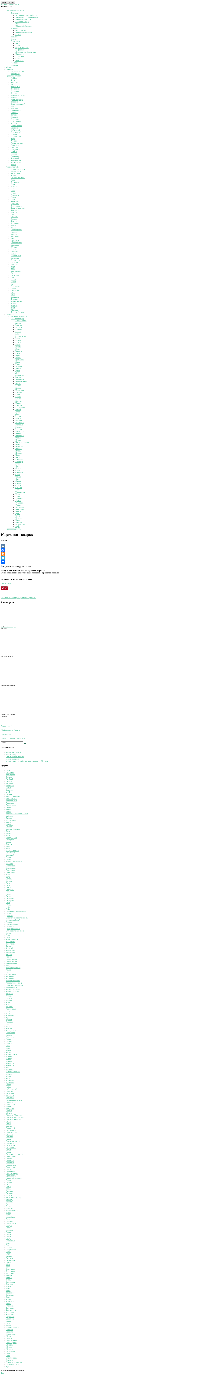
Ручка (13, 269)
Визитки (9, 864)
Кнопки (9, 1000)
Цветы (18, 511)
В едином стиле (12, 851)
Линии (13, 225)
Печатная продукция (14, 1154)
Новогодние (16, 121)
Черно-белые (16, 160)
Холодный (15, 158)
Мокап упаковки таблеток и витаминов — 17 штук (27, 761)
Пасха (17, 43)
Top (2, 1373)
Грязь (17, 362)
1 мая (17, 45)
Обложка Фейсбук (13, 1119)
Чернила (14, 299)
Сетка (17, 470)
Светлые (14, 147)
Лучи (17, 412)
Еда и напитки (12, 939)
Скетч (13, 273)
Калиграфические (18, 208)
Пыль (17, 455)
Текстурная (20, 492)
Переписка (10, 1145)
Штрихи (14, 306)
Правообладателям (13, 529)
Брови (17, 338)
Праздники (15, 41)
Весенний (10, 855)
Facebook (14, 63)
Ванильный (15, 87)
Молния (18, 429)
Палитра (14, 251)
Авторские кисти (18, 169)
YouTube (14, 37)
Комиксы (14, 217)
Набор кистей (16, 243)
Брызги (18, 340)
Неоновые (15, 119)
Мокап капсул (11, 754)
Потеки (18, 449)
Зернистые (15, 204)
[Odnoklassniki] (104, 554)
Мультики (15, 241)
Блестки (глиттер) (18, 178)
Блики (18, 332)
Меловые (19, 425)
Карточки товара (22, 22)
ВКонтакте (15, 13)
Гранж (13, 193)
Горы (17, 355)
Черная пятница (22, 48)
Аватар (9, 794)
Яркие (13, 165)
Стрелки (18, 488)
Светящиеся (15, 271)
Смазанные (15, 275)
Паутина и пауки (22, 442)
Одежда (9, 1126)
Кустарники (20, 407)
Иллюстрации (16, 206)
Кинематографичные (14, 985)
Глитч (13, 191)
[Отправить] (104, 562)
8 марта (18, 58)
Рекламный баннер (13, 1197)
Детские (14, 93)
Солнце (18, 481)
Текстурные (15, 286)
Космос (14, 219)
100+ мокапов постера (15, 757)
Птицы (18, 451)
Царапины (15, 297)
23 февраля (19, 50)
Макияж (14, 232)
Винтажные (15, 89)
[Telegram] (104, 558)
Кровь (17, 403)
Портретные (16, 136)
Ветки (17, 345)
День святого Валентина (25, 52)
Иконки (9, 957)
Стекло (18, 485)
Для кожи (14, 102)
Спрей (13, 280)
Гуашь (13, 197)
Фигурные (19, 507)
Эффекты (14, 310)
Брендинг (10, 840)
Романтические (17, 143)
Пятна (17, 457)
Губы (13, 199)
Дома (17, 371)
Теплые (14, 154)
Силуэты (19, 472)
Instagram (14, 28)
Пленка (14, 134)
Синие (8, 1232)
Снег (13, 277)
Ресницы (14, 264)
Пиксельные (16, 256)
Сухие (13, 282)
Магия (18, 416)
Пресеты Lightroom (13, 76)
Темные (14, 152)
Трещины (19, 498)
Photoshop (10, 314)
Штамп (13, 303)
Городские (15, 91)
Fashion (14, 78)
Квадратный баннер (14, 983)
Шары (17, 520)
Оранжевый (11, 1130)
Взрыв (18, 347)
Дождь (18, 368)
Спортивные (11, 1249)
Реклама (9, 1195)
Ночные (14, 123)
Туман (18, 501)
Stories (18, 35)
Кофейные (10, 1015)
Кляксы (14, 212)
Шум (13, 308)
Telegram (14, 65)
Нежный (14, 117)
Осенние (14, 128)
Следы (18, 477)
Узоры (18, 505)
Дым (17, 373)
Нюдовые (10, 1109)
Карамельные (11, 974)
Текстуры (10, 1273)
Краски (14, 221)
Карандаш (15, 210)
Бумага (18, 342)
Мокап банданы (12, 759)
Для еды (14, 97)
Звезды (18, 377)
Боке (12, 84)
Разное (8, 1189)
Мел (12, 238)
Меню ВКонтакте (13, 1072)
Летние (14, 115)
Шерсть (18, 522)
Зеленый (9, 948)
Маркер (14, 234)
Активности (11, 805)
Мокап (8, 67)
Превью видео (12, 1174)
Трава (13, 293)
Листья (13, 228)
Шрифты (9, 69)
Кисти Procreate (12, 167)
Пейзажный (15, 130)
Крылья (18, 405)
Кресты (18, 401)
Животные (15, 202)
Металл (18, 427)
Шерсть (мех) (16, 301)
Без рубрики (11, 820)
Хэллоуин (19, 54)
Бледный (14, 82)
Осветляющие (16, 126)
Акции (13, 39)
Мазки (18, 418)
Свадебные (15, 145)
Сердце (18, 468)
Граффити (15, 195)
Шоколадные (16, 162)
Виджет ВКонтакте (23, 19)
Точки (17, 494)
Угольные (19, 503)
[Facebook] (104, 550)
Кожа (13, 215)
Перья (13, 254)
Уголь (13, 295)
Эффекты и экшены (19, 316)
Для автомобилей (18, 95)
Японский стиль (17, 312)
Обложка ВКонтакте (23, 26)
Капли (18, 388)
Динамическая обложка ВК (26, 17)
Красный (14, 113)
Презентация (11, 1176)
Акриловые (15, 173)
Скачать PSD (6, 583)
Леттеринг (15, 223)
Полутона (15, 258)
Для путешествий (18, 104)
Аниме (13, 175)
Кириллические (17, 71)
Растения (14, 262)
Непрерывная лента (23, 32)
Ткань (13, 288)
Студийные (15, 149)
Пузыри (18, 453)
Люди (17, 414)
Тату (12, 284)
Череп (17, 516)
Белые (13, 80)
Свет (17, 466)
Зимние (14, 106)
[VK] (104, 546)
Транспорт (10, 1293)
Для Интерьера (17, 100)
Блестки (18, 329)
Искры (18, 384)
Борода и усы (20, 336)
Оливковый (10, 1128)
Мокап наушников (13, 752)
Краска (18, 399)
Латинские (15, 74)
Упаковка (9, 1306)
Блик (13, 180)
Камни (18, 386)
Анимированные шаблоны (26, 15)
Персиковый (16, 132)
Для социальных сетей (15, 11)
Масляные (15, 236)
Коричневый (16, 110)
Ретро (13, 139)
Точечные (15, 290)
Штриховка (20, 524)
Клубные (14, 108)
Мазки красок (16, 230)
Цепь (17, 514)
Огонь (13, 249)
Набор (18, 24)
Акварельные (16, 171)
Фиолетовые (11, 1310)
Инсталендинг (21, 30)
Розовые (14, 141)
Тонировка (15, 156)
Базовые (18, 327)
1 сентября (19, 56)
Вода (13, 184)
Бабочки (18, 325)
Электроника (11, 1358)
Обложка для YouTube (15, 1117)
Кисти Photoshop (17, 319)
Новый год (19, 61)
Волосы (14, 186)
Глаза (13, 189)
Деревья (18, 366)
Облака (14, 247)
